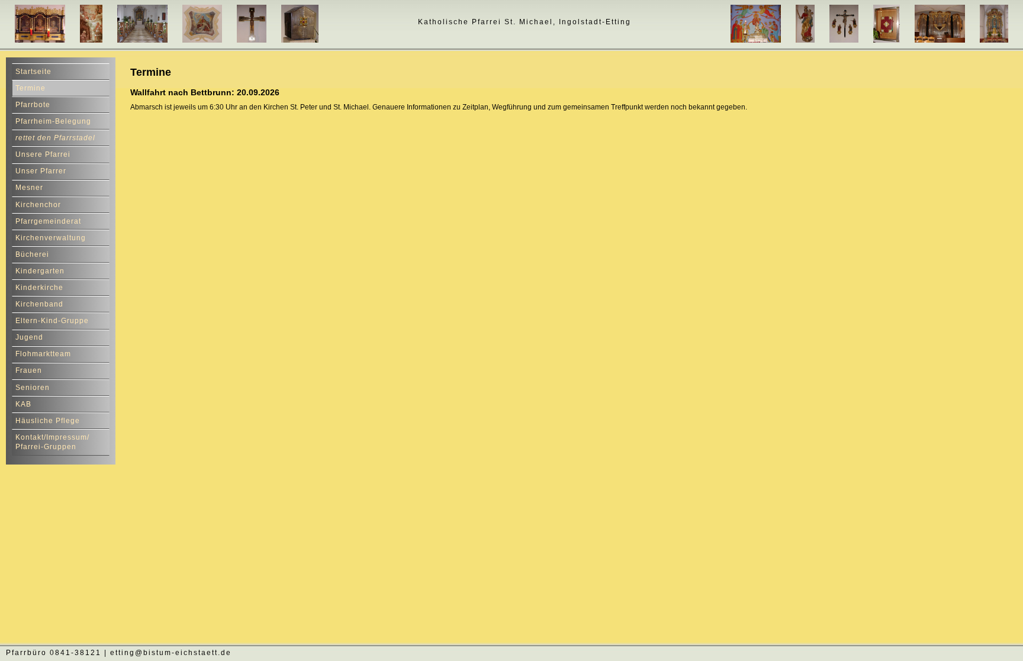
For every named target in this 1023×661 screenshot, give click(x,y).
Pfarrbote (32, 105)
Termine (30, 88)
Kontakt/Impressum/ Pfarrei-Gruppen (52, 442)
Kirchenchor (38, 205)
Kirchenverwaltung (50, 238)
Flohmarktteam (43, 354)
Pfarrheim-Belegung (53, 121)
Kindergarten (40, 271)
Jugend (29, 337)
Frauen (28, 370)
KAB (23, 404)
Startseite (33, 71)
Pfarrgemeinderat (48, 221)
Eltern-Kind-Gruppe (52, 321)
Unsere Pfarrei (42, 154)
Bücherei (32, 254)
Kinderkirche (39, 287)
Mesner (29, 187)
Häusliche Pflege (47, 421)
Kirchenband (39, 304)
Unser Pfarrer (40, 171)
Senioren (32, 387)
